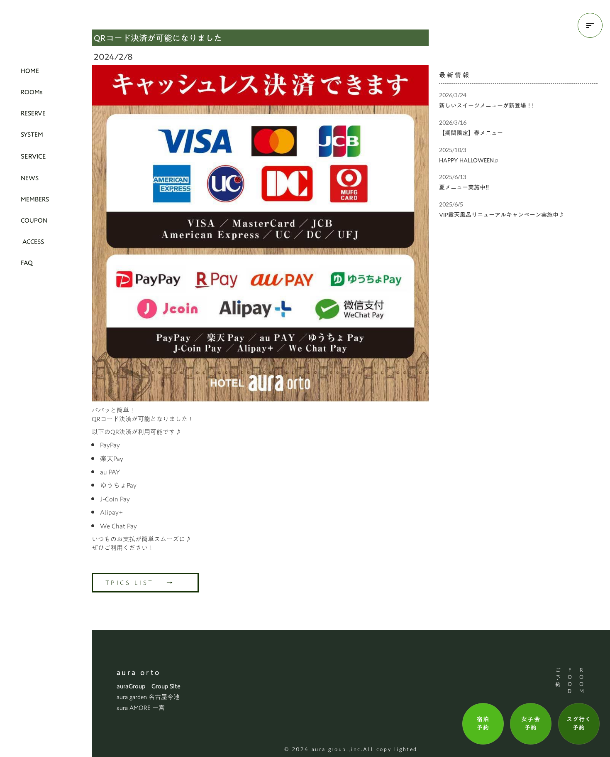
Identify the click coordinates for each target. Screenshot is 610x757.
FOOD (569, 681)
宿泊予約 (483, 723)
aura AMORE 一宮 (141, 707)
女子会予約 (530, 723)
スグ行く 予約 (578, 723)
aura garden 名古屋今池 (148, 697)
